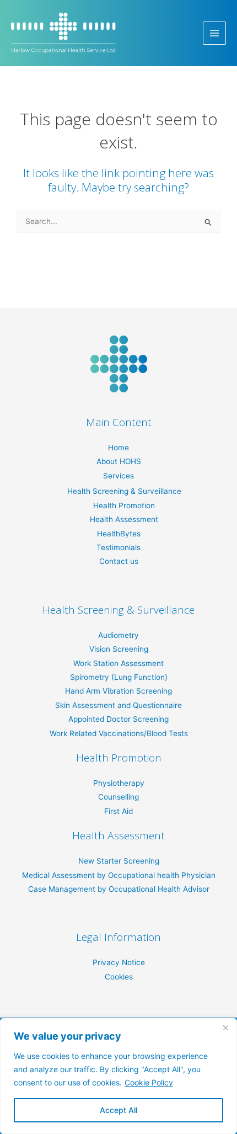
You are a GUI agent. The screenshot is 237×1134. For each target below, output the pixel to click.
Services (118, 475)
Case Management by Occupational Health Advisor (118, 889)
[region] (118, 1076)
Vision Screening (118, 649)
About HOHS (118, 461)
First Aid (118, 811)
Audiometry (118, 635)
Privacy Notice (119, 962)
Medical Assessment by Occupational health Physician (119, 875)
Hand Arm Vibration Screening (118, 690)
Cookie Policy (149, 1082)
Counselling (118, 796)
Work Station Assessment (118, 663)
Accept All (118, 1110)
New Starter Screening (118, 860)
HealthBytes (119, 533)
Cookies (119, 976)
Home (118, 447)
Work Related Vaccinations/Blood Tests (119, 733)
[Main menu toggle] (215, 33)
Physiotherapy (118, 783)
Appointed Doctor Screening (118, 719)
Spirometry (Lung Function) (119, 677)
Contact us (118, 561)
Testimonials (118, 547)
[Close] (225, 1027)
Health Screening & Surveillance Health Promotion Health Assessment (124, 505)
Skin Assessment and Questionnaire (118, 705)
